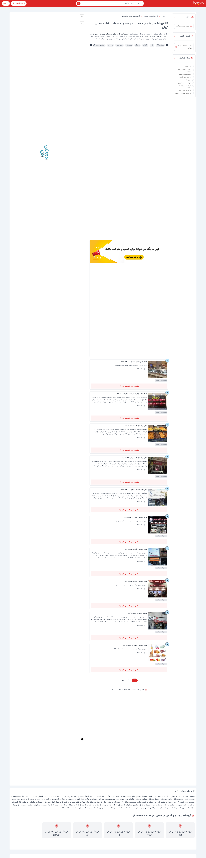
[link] (129, 375)
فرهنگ (137, 45)
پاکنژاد (145, 45)
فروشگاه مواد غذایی (151, 16)
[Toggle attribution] (82, 739)
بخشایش (129, 45)
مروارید (110, 45)
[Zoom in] (82, 16)
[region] (47, 377)
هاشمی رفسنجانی (99, 45)
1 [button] (134, 680)
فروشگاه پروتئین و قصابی (131, 16)
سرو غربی (119, 45)
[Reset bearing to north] (82, 23)
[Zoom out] (82, 19)
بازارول (164, 16)
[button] (123, 680)
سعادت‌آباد (160, 45)
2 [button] (128, 680)
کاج (152, 45)
